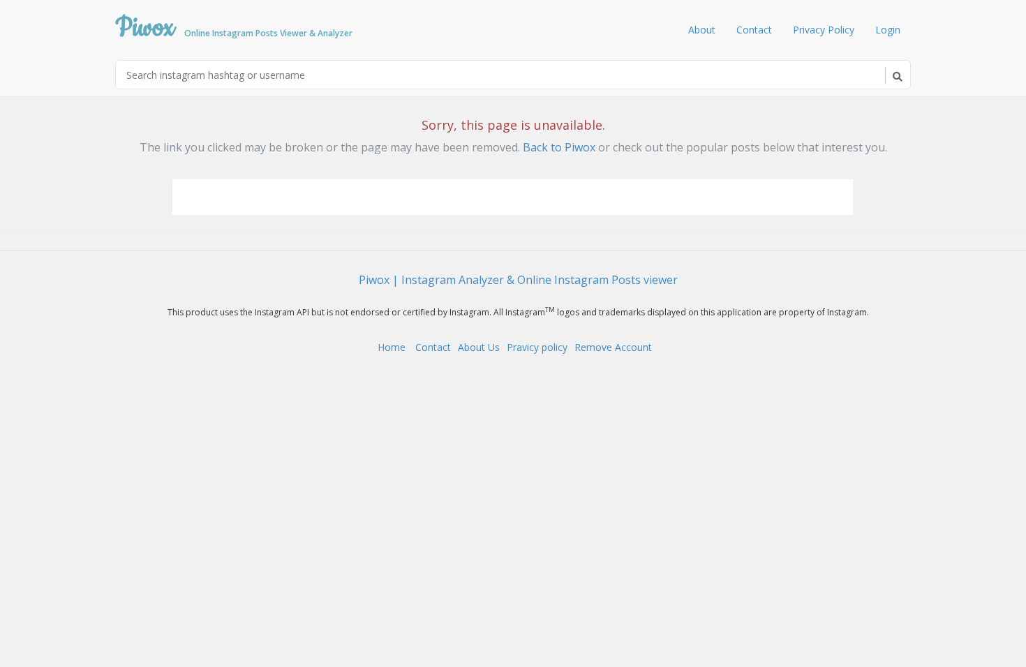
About (701, 29)
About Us (479, 347)
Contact (754, 29)
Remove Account (613, 347)
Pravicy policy (537, 347)
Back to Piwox (559, 147)
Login (887, 29)
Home (393, 347)
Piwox (233, 22)
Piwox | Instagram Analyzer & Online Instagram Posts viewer (518, 279)
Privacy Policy (823, 29)
